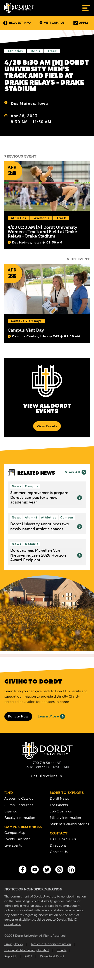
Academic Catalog (18, 798)
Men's (35, 51)
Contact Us (59, 852)
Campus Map (14, 833)
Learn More (48, 716)
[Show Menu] (86, 8)
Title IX (61, 950)
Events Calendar (17, 839)
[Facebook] (22, 869)
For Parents (59, 805)
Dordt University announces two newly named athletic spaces (39, 526)
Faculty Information (19, 818)
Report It (10, 956)
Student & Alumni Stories (69, 824)
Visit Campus (54, 23)
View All (72, 472)
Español (10, 811)
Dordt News (59, 798)
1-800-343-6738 (63, 839)
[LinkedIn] (71, 869)
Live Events (13, 845)
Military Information (65, 818)
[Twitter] (47, 869)
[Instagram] (59, 869)
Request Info (20, 23)
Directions (58, 845)
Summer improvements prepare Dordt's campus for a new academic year (39, 498)
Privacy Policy (13, 944)
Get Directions (44, 776)
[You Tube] (35, 869)
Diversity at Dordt (52, 956)
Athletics (15, 51)
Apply (83, 23)
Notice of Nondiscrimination (51, 944)
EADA (28, 956)
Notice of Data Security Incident (26, 950)
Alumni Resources (18, 805)
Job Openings (61, 811)
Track (52, 51)
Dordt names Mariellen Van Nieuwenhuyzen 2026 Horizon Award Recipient (38, 555)
